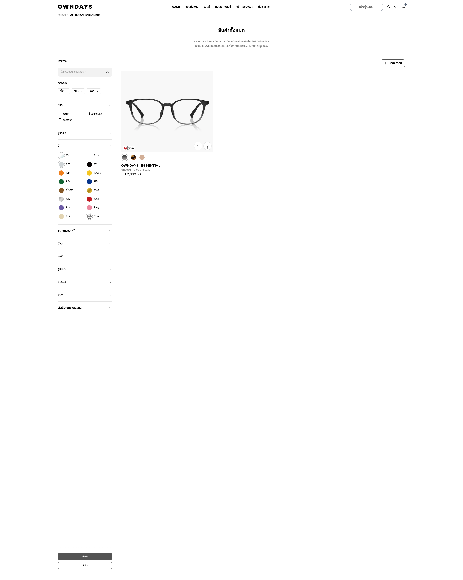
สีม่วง (68, 208)
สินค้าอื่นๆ (67, 120)
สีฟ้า (96, 182)
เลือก (84, 556)
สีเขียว (69, 182)
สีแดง (96, 199)
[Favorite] (396, 7)
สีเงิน (68, 199)
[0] (403, 7)
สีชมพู (96, 208)
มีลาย (96, 216)
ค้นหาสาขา (264, 7)
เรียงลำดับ (396, 63)
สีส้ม (68, 173)
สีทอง (96, 190)
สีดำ (95, 164)
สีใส (67, 156)
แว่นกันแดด (96, 114)
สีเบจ (68, 216)
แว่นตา (66, 114)
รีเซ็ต (85, 565)
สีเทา (68, 164)
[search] (107, 72)
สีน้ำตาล (69, 190)
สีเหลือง (97, 173)
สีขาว (96, 156)
